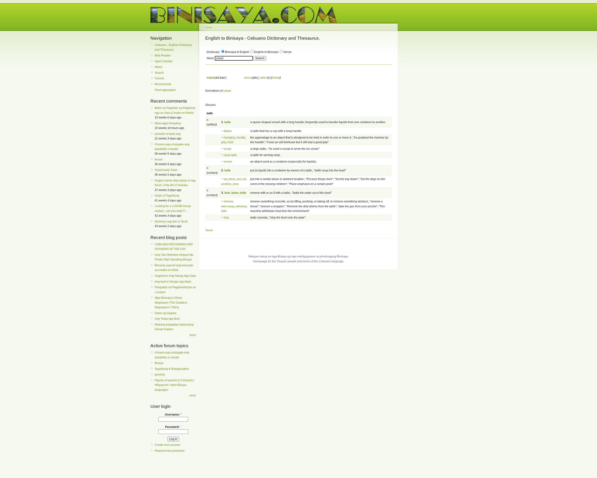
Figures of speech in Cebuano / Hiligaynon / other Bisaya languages (174, 385)
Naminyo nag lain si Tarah (171, 221)
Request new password (169, 450)
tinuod (159, 159)
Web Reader (163, 55)
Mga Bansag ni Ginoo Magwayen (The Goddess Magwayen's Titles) (171, 302)
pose (236, 184)
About (158, 67)
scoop (227, 148)
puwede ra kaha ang (168, 133)
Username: (173, 414)
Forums (159, 78)
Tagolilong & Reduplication (172, 369)
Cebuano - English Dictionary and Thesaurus (173, 47)
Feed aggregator (165, 90)
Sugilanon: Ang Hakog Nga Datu (175, 275)
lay (225, 179)
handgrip (229, 137)
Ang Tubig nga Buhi (167, 318)
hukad (276, 77)
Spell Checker (164, 61)
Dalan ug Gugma (165, 313)
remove (228, 201)
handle (240, 137)
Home (208, 27)
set (244, 179)
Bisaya (159, 363)
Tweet (209, 230)
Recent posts (163, 84)
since (247, 77)
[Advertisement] (419, 107)
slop (226, 217)
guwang (160, 374)
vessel (228, 161)
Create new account (167, 445)
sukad (227, 90)
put (239, 179)
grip (223, 142)
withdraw (240, 206)
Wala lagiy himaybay (168, 123)
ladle (263, 77)
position (226, 184)
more (192, 335)
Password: (173, 427)
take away (227, 206)
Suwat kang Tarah (166, 170)
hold (230, 142)
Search (159, 72)
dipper (228, 131)
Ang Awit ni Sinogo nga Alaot (173, 281)
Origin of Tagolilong (167, 195)
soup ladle (230, 155)
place (232, 179)
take (224, 211)
